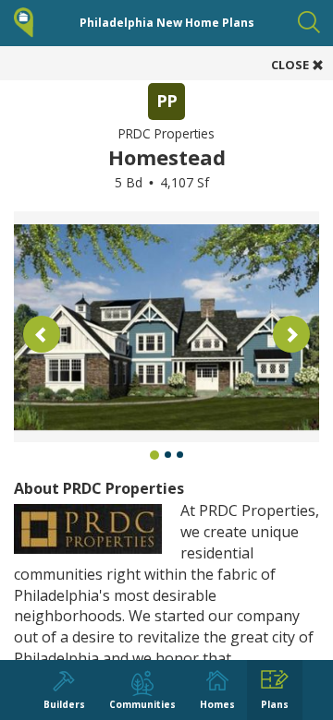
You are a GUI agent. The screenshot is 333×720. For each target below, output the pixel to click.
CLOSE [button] (291, 64)
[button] (41, 334)
